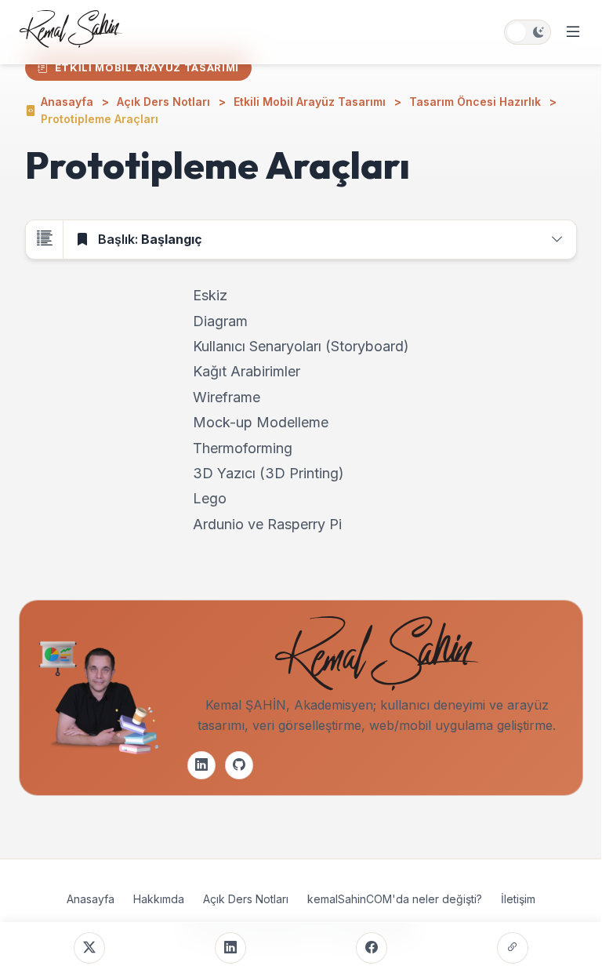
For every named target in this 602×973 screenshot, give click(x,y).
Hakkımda (158, 899)
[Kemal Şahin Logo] (71, 32)
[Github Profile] (239, 765)
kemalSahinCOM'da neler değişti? (394, 899)
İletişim (518, 899)
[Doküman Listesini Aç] (44, 240)
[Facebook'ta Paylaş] (371, 948)
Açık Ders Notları (245, 899)
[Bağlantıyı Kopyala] (512, 948)
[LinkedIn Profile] (201, 765)
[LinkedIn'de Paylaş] (230, 948)
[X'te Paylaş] (89, 948)
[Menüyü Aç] (573, 32)
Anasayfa (90, 899)
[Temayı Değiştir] (527, 32)
